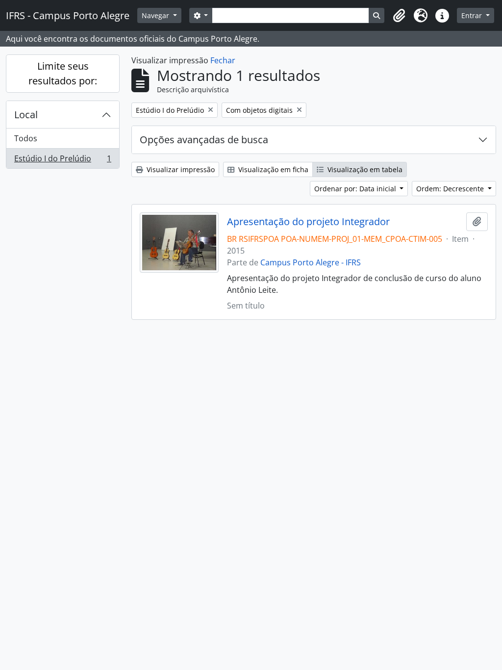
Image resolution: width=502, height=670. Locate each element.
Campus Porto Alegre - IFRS (310, 262)
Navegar (156, 15)
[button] (399, 15)
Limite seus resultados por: (62, 73)
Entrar (472, 15)
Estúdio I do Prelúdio (62, 160)
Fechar (222, 60)
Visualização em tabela (364, 169)
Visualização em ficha (272, 169)
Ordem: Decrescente (451, 188)
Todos (25, 138)
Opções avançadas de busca (204, 139)
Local (26, 114)
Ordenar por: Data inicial (356, 188)
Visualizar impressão (180, 169)
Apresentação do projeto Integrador (308, 222)
